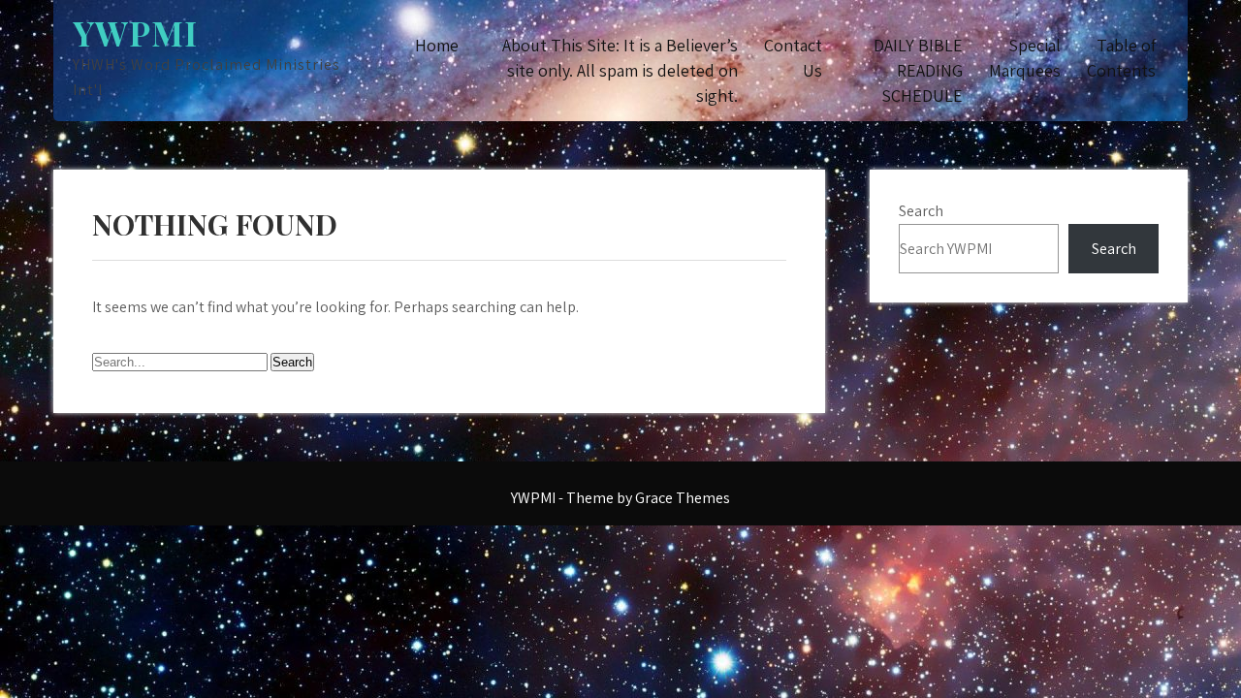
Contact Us (793, 57)
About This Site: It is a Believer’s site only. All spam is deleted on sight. (620, 70)
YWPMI (135, 32)
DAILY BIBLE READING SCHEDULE (918, 70)
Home (437, 45)
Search (921, 211)
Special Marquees (1025, 57)
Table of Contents (1121, 57)
